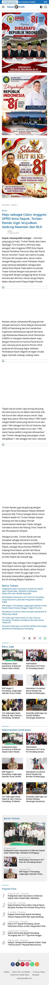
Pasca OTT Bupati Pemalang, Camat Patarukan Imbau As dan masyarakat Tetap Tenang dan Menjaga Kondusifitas (27, 925)
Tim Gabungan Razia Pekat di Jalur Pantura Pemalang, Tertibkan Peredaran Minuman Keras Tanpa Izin (23, 620)
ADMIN (9, 231)
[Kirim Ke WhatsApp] (45, 638)
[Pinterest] (22, 964)
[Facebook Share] (24, 638)
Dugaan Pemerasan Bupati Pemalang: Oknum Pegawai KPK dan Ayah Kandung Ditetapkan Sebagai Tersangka (25, 915)
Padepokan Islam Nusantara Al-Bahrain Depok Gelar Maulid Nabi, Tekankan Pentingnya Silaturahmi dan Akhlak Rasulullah (22, 591)
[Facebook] (13, 964)
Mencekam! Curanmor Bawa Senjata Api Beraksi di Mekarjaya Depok (24, 612)
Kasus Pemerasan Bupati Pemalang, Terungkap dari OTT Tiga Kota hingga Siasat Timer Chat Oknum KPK (24, 934)
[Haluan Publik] (15, 7)
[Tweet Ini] (29, 638)
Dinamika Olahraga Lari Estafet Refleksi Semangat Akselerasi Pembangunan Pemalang (24, 627)
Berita (4, 210)
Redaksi (35, 975)
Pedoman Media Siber (19, 975)
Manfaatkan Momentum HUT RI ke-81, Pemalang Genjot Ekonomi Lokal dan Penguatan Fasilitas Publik (23, 599)
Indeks (7, 972)
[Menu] (3, 7)
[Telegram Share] (40, 638)
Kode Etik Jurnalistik (21, 972)
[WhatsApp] (32, 964)
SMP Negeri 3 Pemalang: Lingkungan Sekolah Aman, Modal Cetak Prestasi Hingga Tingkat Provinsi (24, 606)
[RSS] (37, 964)
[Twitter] (18, 964)
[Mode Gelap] (41, 7)
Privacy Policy (39, 972)
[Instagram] (27, 964)
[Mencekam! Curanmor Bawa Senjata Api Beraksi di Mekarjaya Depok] (36, 680)
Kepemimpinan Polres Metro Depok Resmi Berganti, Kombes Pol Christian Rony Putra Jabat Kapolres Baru (26, 906)
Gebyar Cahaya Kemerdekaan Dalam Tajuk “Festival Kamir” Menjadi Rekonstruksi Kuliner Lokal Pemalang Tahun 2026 (27, 943)
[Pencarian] (45, 7)
